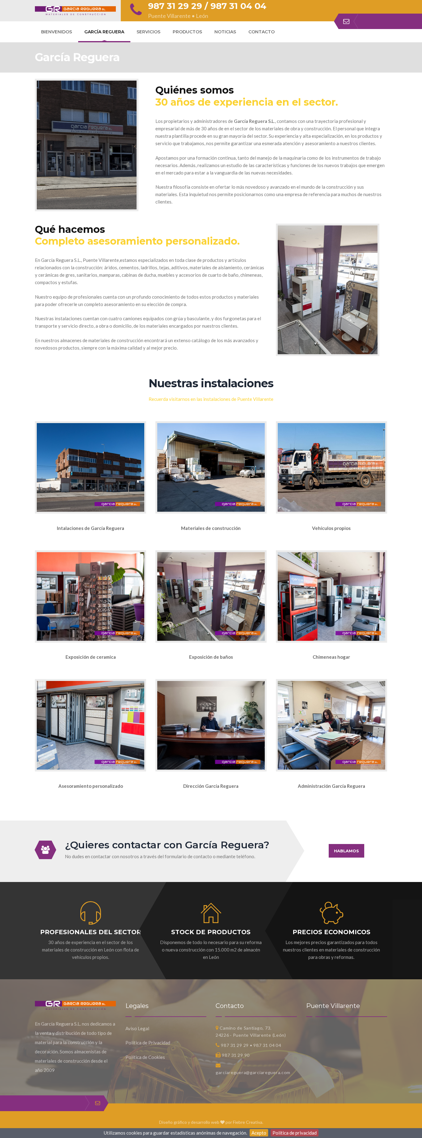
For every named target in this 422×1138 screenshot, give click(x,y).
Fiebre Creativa (247, 1122)
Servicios (148, 32)
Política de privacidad (294, 1133)
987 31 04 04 (238, 6)
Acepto (258, 1133)
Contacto (261, 32)
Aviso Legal (137, 1028)
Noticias (225, 32)
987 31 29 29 (175, 6)
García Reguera (104, 32)
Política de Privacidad (147, 1042)
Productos (187, 32)
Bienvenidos (56, 32)
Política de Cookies (145, 1057)
